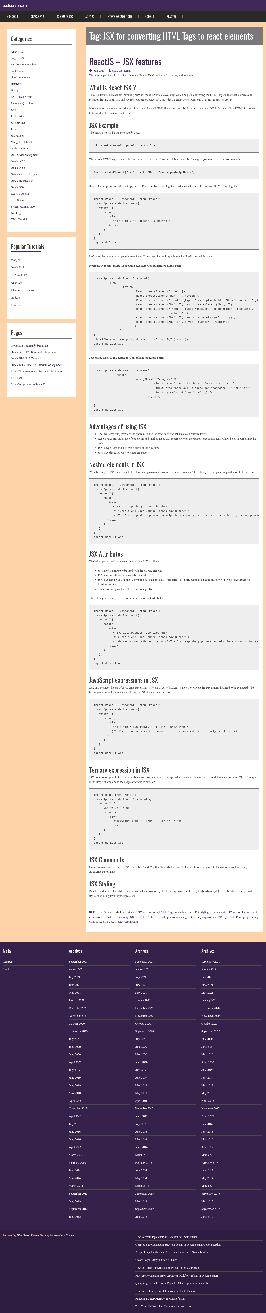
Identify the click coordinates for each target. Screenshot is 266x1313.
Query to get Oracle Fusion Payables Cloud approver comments (171, 1283)
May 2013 (75, 1201)
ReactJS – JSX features (125, 61)
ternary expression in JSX (208, 917)
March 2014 (76, 1185)
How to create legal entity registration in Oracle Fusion (166, 1237)
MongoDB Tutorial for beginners (29, 345)
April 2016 (75, 1147)
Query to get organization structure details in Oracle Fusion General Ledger (178, 1244)
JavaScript (17, 129)
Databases (16, 84)
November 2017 (78, 1108)
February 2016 (77, 1162)
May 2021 (75, 992)
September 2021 (78, 961)
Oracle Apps (18, 167)
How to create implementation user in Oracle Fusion (165, 1291)
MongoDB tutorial (21, 142)
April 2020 (75, 1062)
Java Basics (17, 116)
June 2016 (75, 1131)
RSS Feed (16, 378)
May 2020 (75, 1054)
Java (13, 109)
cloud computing (20, 77)
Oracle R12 (37, 16)
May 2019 (75, 1085)
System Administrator (23, 206)
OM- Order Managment (24, 155)
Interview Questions (119, 16)
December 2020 (78, 1008)
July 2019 (74, 1070)
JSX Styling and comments (210, 912)
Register (7, 961)
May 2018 (75, 1093)
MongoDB (12, 16)
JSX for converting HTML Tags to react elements (165, 912)
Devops (15, 90)
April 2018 (75, 1101)
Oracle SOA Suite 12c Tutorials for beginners (36, 365)
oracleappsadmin (121, 70)
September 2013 (78, 1193)
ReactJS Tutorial (20, 193)
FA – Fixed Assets (21, 97)
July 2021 (74, 977)
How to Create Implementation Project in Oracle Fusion (167, 1267)
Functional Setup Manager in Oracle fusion (160, 1298)
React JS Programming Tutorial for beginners (36, 371)
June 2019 (75, 1077)
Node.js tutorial (19, 148)
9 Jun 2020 (98, 70)
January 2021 (76, 1000)
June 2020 (75, 1046)
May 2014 (75, 1178)
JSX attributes (128, 912)
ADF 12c (89, 16)
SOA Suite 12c (64, 16)
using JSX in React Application (120, 921)
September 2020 (78, 1031)
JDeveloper (17, 135)
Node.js (149, 16)
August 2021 (76, 969)
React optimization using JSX (175, 917)
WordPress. (23, 1235)
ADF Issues (17, 51)
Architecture (18, 71)
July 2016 (74, 1124)
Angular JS (17, 58)
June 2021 (75, 985)
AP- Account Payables (24, 64)
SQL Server (17, 200)
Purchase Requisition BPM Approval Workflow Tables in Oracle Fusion (176, 1275)
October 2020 (77, 1023)
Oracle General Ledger (24, 174)
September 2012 (78, 1209)
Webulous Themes (64, 1235)
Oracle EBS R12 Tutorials (26, 358)
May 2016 (75, 1139)
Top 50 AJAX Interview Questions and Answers (163, 1306)
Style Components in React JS (28, 384)
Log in (6, 969)
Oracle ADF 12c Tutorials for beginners (33, 352)
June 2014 (75, 1170)
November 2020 (78, 1015)
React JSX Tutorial (146, 917)
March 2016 (76, 1155)
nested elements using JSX (119, 917)
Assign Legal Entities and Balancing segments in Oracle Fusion (171, 1252)
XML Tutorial (19, 219)
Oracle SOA (18, 187)
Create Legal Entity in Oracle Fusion (156, 1260)
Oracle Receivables (22, 181)
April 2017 (75, 1116)
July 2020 (74, 1039)
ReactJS (171, 16)
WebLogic (17, 213)
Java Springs (18, 122)
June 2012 (75, 1216)
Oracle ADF (18, 161)
